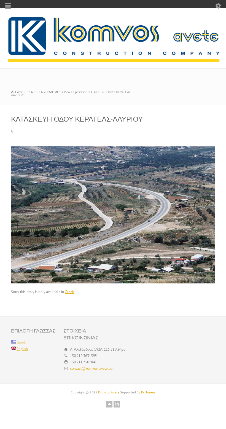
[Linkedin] (117, 404)
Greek (69, 291)
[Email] (109, 404)
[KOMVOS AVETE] (113, 60)
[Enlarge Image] (113, 146)
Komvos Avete (108, 392)
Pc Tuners (148, 392)
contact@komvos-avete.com (92, 368)
